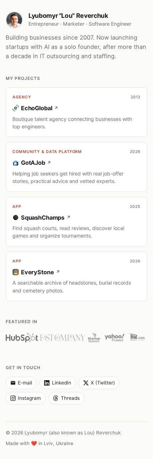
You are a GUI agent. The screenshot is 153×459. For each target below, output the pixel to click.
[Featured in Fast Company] (62, 337)
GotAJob (33, 162)
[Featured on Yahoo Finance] (114, 337)
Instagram (29, 398)
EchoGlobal (36, 108)
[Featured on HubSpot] (22, 337)
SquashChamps (42, 217)
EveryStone (37, 272)
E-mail (25, 383)
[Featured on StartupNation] (94, 337)
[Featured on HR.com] (137, 337)
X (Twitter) (103, 383)
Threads (70, 398)
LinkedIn (61, 383)
